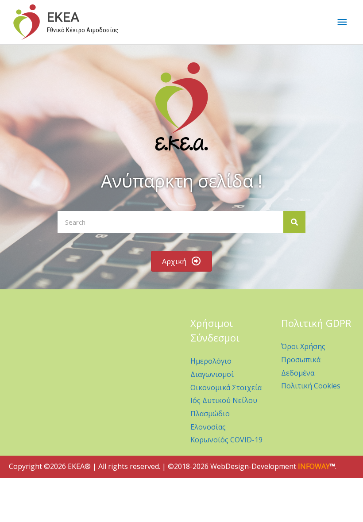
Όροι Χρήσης (303, 346)
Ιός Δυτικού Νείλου (223, 400)
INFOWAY (314, 466)
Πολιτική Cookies (310, 386)
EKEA (63, 17)
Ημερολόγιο (211, 361)
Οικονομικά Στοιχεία (226, 387)
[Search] (294, 222)
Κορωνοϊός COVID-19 (226, 440)
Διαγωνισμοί (212, 374)
